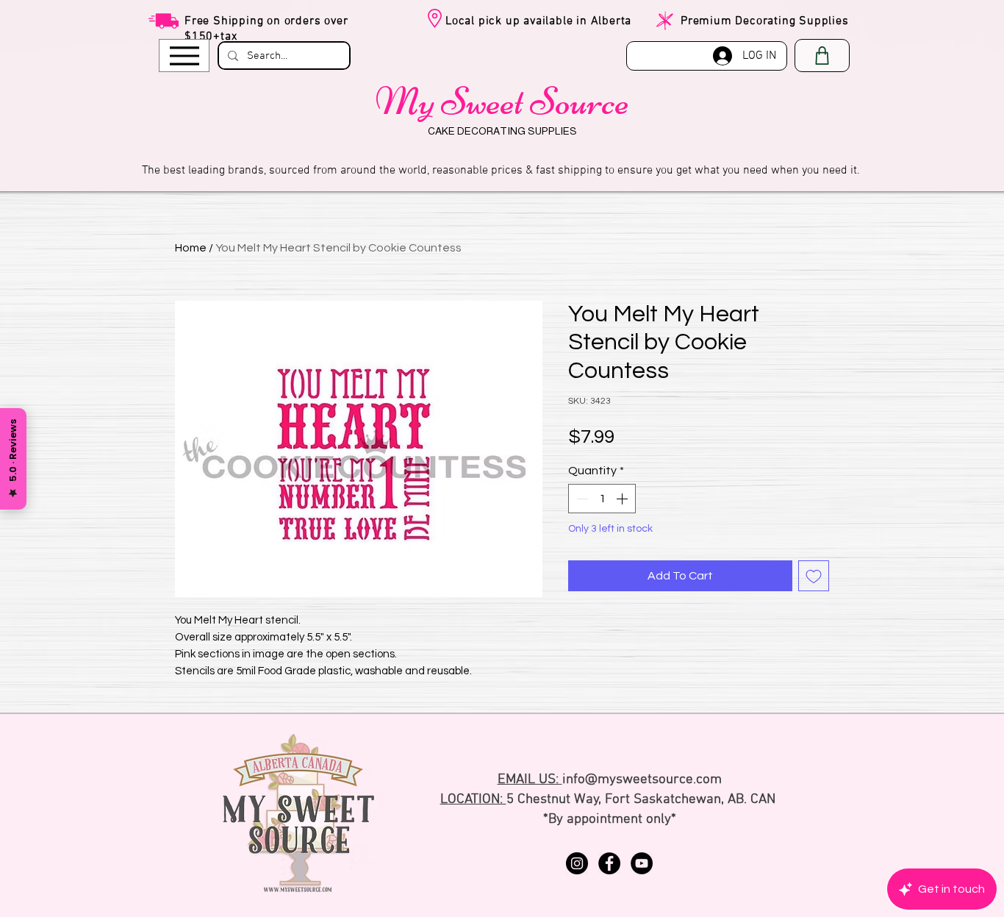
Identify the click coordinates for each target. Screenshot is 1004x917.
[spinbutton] (602, 499)
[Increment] (623, 499)
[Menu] (184, 55)
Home (191, 248)
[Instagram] (577, 863)
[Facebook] (609, 863)
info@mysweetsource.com (642, 779)
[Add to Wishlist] (813, 575)
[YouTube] (642, 863)
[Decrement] (580, 499)
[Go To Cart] (822, 55)
